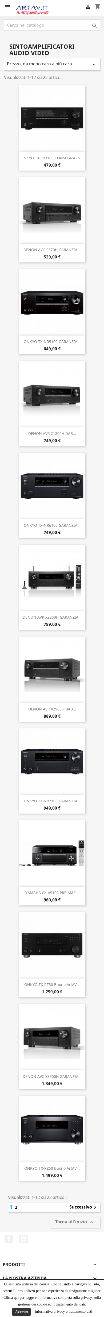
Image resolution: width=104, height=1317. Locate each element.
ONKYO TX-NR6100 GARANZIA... (52, 525)
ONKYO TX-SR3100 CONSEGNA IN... (52, 157)
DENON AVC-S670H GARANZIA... (52, 249)
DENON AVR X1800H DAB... (52, 433)
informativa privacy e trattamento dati (63, 1312)
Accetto (21, 1312)
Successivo (83, 1207)
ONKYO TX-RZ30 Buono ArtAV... (52, 984)
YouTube (23, 1239)
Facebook (9, 1239)
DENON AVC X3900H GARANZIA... (52, 1076)
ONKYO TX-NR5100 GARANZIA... (52, 341)
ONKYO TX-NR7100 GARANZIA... (52, 800)
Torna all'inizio (74, 1222)
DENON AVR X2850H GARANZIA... (52, 617)
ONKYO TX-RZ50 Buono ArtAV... (52, 1168)
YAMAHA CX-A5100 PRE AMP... (52, 892)
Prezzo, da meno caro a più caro (52, 64)
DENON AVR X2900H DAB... (52, 709)
